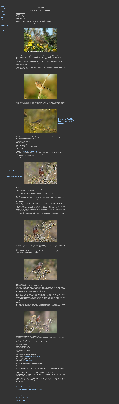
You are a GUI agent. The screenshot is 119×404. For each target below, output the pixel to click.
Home (2, 6)
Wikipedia (19, 389)
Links (2, 22)
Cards (2, 11)
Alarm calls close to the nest (14, 176)
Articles (3, 14)
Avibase (18, 384)
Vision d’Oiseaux (27, 360)
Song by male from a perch (14, 170)
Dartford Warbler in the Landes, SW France (66, 121)
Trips (2, 17)
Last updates (4, 25)
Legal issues (4, 30)
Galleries (3, 19)
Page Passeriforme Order (23, 397)
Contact (3, 28)
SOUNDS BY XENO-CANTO (29, 151)
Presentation (4, 9)
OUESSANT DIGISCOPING (32, 356)
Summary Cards (21, 400)
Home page (19, 395)
